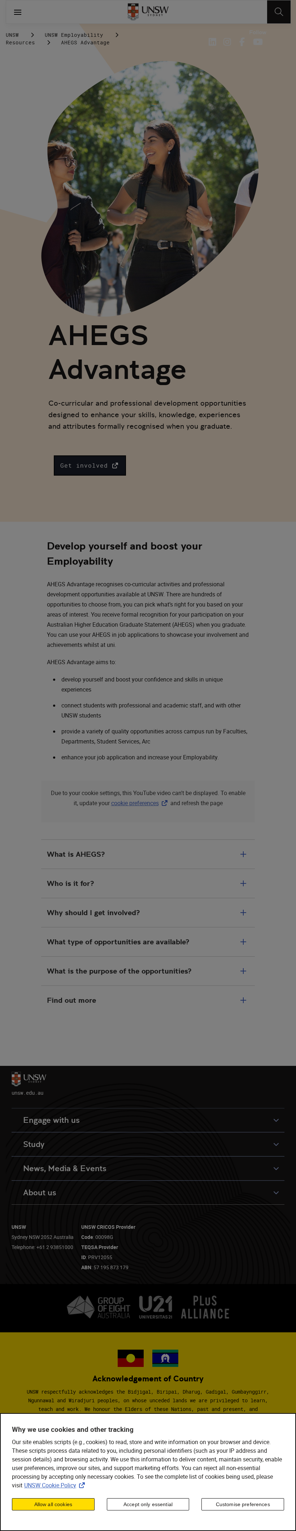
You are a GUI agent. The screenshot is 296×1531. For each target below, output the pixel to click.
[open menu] (17, 11)
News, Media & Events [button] (64, 1168)
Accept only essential (148, 1504)
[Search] (279, 11)
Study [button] (33, 1144)
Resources (20, 42)
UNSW (12, 34)
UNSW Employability (74, 34)
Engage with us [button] (51, 1120)
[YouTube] (257, 42)
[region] (148, 1472)
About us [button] (39, 1192)
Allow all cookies (53, 1504)
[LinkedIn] (214, 42)
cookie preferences (135, 803)
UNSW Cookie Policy (56, 1485)
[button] (90, 465)
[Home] (148, 12)
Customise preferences (243, 1504)
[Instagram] (227, 42)
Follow (257, 32)
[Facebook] (242, 42)
